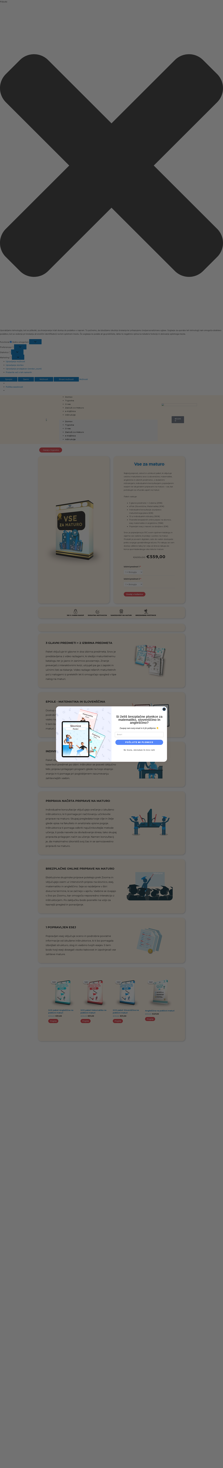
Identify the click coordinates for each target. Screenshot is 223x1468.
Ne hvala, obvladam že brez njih (139, 750)
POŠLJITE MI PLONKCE (139, 742)
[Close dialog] (164, 709)
